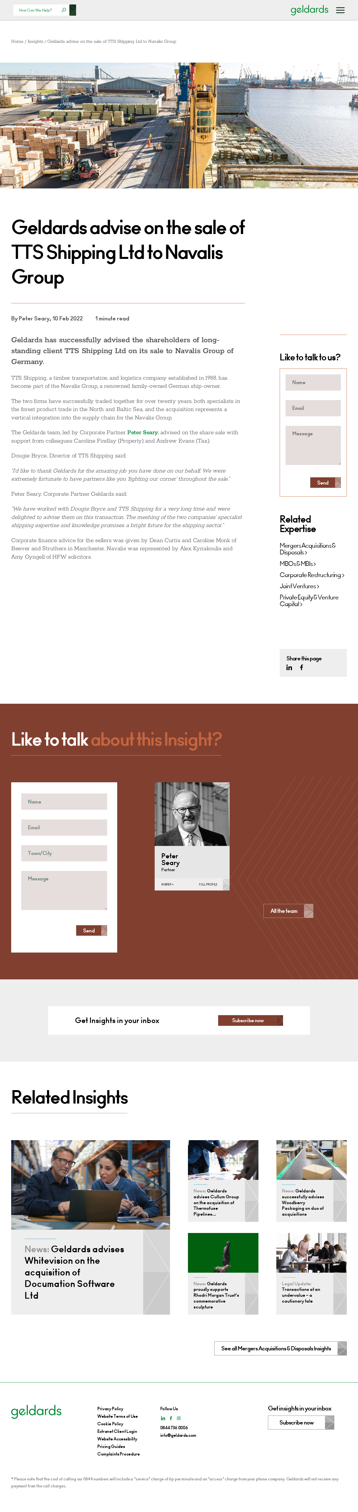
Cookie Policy (110, 1423)
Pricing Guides (111, 1446)
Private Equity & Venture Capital (309, 601)
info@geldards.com (178, 1435)
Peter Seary (142, 432)
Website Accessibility (117, 1439)
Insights (35, 41)
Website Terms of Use (117, 1416)
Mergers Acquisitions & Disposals (307, 549)
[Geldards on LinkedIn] (289, 667)
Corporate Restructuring (310, 575)
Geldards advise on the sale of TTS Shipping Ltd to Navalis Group (111, 41)
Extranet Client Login (117, 1431)
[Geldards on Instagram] (179, 1418)
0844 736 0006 (174, 1427)
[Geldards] (309, 10)
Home (17, 41)
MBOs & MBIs (296, 564)
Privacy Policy (110, 1408)
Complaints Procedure (118, 1454)
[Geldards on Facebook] (301, 667)
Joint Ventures (298, 586)
